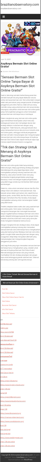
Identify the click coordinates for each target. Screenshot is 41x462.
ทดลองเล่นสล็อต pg (7, 344)
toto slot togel (5, 429)
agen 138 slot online (7, 442)
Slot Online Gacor (8, 293)
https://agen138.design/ (9, 381)
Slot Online (5, 53)
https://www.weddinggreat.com (11, 438)
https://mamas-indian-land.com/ (12, 417)
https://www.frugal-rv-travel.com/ (12, 385)
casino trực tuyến (6, 364)
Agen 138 (3, 409)
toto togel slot (5, 433)
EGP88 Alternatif (6, 324)
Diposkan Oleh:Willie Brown (10, 71)
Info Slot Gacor (7, 309)
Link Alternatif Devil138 (8, 340)
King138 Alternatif (6, 348)
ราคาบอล (3, 360)
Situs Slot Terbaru (8, 313)
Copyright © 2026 (7, 455)
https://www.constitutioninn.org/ (12, 421)
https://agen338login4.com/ (10, 397)
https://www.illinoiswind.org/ (10, 413)
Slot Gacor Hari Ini (6, 373)
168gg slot (4, 328)
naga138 (3, 393)
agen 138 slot (5, 389)
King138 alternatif (6, 336)
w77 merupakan (6, 369)
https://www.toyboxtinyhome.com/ (13, 401)
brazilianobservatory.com (20, 4)
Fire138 (4, 289)
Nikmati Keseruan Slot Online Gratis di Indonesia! (20, 283)
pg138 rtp (3, 377)
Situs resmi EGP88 (7, 332)
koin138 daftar (5, 405)
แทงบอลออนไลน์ (6, 356)
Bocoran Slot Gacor (9, 305)
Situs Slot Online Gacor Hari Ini (13, 297)
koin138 (3, 425)
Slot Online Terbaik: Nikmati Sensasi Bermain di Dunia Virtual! (20, 275)
